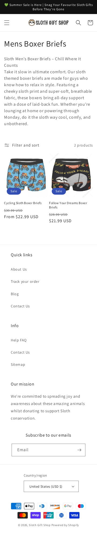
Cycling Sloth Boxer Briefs (23, 203)
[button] (7, 23)
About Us (19, 269)
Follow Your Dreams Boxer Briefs (68, 205)
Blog (15, 293)
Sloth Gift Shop (40, 525)
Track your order (25, 281)
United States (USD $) (45, 486)
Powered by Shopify (65, 525)
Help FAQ (19, 340)
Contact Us (20, 306)
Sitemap (18, 364)
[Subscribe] (79, 450)
